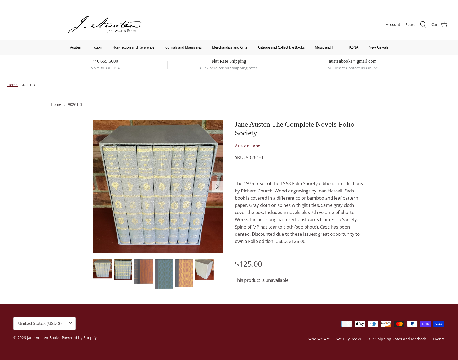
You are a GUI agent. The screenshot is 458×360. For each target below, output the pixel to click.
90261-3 (28, 84)
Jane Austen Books (43, 337)
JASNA (353, 47)
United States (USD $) (423, 4)
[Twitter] (13, 4)
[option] (158, 186)
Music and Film (326, 47)
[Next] (217, 186)
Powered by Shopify (79, 337)
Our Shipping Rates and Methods (397, 338)
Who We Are (319, 338)
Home (12, 84)
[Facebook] (20, 4)
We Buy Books (348, 338)
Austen (75, 47)
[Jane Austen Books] (77, 25)
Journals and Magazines (183, 47)
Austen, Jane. (248, 146)
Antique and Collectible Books (281, 47)
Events (439, 338)
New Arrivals (378, 47)
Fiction (96, 47)
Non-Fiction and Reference (133, 47)
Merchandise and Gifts (229, 47)
